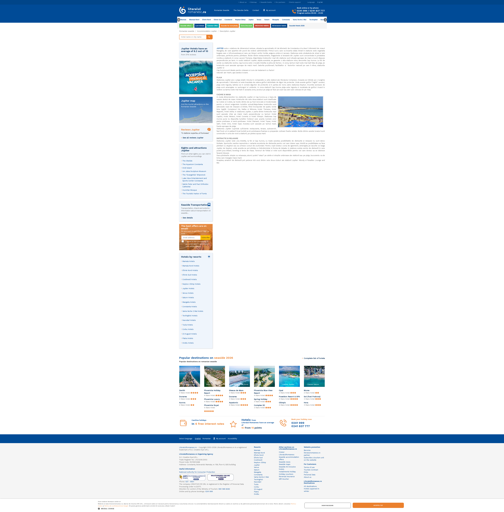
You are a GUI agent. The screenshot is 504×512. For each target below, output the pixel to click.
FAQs (306, 472)
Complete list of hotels (314, 358)
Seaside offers (185, 26)
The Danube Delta (240, 10)
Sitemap (253, 2)
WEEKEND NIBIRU (262, 26)
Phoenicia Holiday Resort (212, 391)
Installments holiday (287, 472)
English (198, 439)
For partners (280, 2)
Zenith (182, 390)
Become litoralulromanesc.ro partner (312, 452)
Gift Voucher (284, 479)
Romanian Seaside (221, 10)
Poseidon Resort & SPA (289, 396)
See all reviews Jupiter (193, 138)
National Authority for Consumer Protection (197, 472)
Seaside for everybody (229, 26)
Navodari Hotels (189, 320)
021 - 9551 (189, 482)
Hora (306, 403)
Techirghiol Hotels (189, 316)
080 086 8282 (224, 489)
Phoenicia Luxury (212, 399)
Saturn (266, 20)
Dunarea (183, 396)
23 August (258, 489)
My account (270, 10)
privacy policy (195, 246)
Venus (259, 20)
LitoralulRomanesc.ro (188, 447)
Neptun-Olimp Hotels (191, 284)
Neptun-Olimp (240, 20)
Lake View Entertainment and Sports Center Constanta (194, 179)
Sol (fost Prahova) (312, 396)
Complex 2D (259, 405)
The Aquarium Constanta (192, 164)
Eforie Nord (206, 20)
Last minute (199, 26)
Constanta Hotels (189, 307)
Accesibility (232, 439)
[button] (197, 508)
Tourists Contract (311, 470)
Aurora (182, 403)
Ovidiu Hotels (188, 343)
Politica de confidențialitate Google (116, 506)
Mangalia (275, 20)
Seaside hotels (266, 2)
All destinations (310, 486)
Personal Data (309, 475)
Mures (306, 390)
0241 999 (302, 10)
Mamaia (183, 20)
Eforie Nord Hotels (190, 270)
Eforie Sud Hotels (189, 275)
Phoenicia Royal (211, 405)
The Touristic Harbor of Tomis (194, 194)
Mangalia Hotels (189, 302)
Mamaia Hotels (188, 261)
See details (188, 218)
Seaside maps (284, 464)
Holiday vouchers (286, 474)
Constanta (286, 20)
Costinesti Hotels (189, 279)
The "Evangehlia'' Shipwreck (193, 175)
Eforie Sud (218, 20)
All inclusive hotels (279, 26)
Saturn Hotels (188, 298)
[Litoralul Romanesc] (192, 11)
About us (243, 2)
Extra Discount (246, 26)
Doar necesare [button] (327, 505)
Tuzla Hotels (187, 325)
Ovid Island (187, 168)
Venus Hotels (187, 293)
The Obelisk (187, 161)
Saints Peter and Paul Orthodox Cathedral (195, 185)
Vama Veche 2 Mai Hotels (192, 311)
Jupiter (251, 20)
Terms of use (309, 467)
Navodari (257, 482)
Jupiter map (188, 100)
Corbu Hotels (187, 329)
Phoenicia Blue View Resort (263, 391)
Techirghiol (313, 20)
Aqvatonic (233, 403)
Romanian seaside (186, 31)
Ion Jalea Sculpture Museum (194, 171)
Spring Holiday (260, 399)
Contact (256, 10)
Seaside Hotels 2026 (296, 26)
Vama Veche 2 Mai (299, 20)
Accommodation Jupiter (207, 31)
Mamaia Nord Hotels (190, 266)
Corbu (256, 487)
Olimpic (282, 403)
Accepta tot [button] (378, 505)
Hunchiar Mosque (189, 190)
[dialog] (252, 505)
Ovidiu (256, 494)
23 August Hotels (189, 334)
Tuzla (256, 484)
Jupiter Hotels (188, 288)
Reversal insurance (287, 476)
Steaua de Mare (236, 390)
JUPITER (220, 48)
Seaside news (284, 462)
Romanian (207, 439)
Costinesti (228, 20)
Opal (281, 390)
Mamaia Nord (194, 20)
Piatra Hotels (187, 338)
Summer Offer (212, 26)
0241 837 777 (317, 10)
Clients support (295, 2)
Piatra (256, 492)
